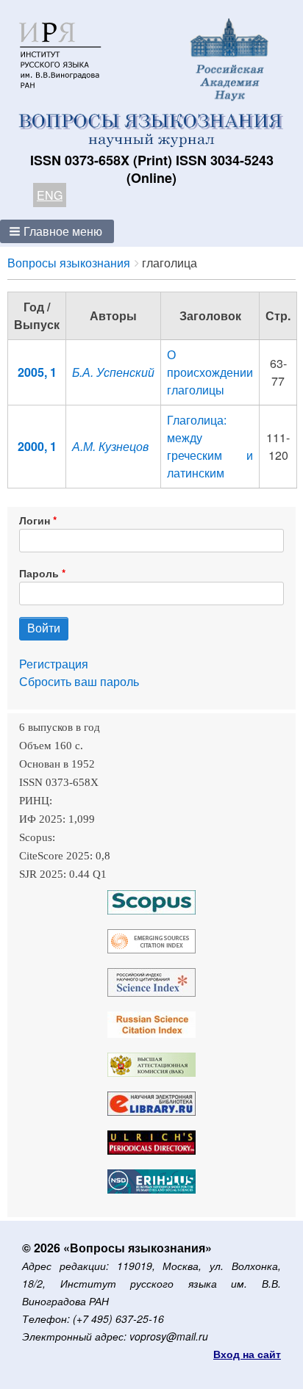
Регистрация (53, 663)
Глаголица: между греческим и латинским (210, 446)
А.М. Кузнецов (110, 446)
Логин (34, 520)
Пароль (39, 573)
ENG (50, 195)
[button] (57, 231)
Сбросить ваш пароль (79, 681)
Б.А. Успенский (113, 372)
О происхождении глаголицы (210, 372)
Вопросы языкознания (68, 262)
